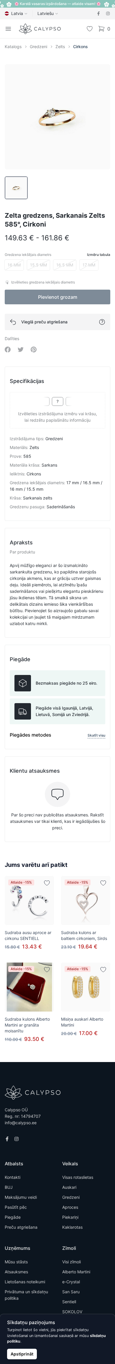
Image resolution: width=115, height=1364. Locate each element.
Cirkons (80, 46)
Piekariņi (70, 1217)
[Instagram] (108, 13)
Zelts (60, 46)
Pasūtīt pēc (16, 1207)
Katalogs (13, 46)
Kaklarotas (72, 1227)
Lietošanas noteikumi (25, 1281)
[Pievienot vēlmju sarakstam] (47, 883)
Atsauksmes (16, 1271)
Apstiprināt (22, 1353)
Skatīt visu (96, 735)
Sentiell (69, 1301)
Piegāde (13, 1217)
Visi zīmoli (71, 1261)
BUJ (9, 1187)
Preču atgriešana (21, 1227)
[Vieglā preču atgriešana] (102, 321)
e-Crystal (71, 1281)
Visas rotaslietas (77, 1177)
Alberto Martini (76, 1271)
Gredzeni (38, 46)
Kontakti (12, 1177)
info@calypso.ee (21, 1122)
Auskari (69, 1187)
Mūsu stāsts (16, 1261)
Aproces (70, 1207)
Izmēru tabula (98, 254)
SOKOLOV (72, 1311)
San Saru (71, 1291)
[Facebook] (98, 13)
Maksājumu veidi (21, 1197)
